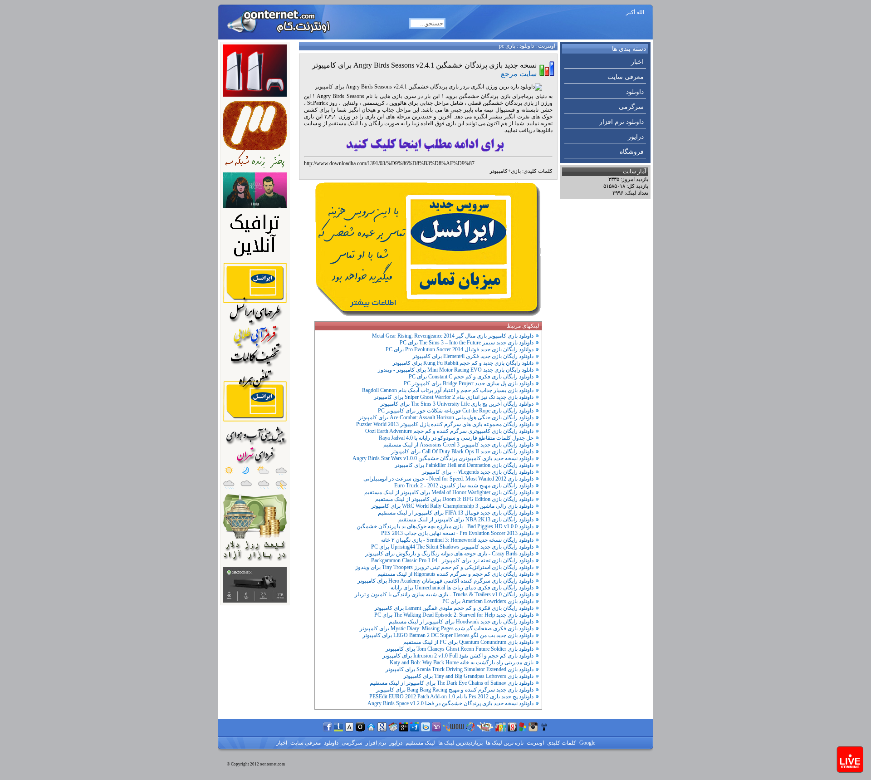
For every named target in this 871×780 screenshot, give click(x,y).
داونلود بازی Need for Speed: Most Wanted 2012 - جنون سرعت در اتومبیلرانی (448, 479)
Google (586, 743)
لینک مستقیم (419, 743)
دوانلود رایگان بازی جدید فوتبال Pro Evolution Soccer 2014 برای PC (459, 349)
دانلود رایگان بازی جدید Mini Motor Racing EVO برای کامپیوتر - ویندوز (455, 370)
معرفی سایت (625, 77)
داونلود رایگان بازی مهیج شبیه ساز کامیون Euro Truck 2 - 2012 (463, 485)
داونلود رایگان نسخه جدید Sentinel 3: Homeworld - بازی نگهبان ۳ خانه (457, 540)
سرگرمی (631, 106)
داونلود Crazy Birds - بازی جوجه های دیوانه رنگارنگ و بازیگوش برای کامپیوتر (449, 553)
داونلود (635, 91)
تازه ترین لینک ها (504, 743)
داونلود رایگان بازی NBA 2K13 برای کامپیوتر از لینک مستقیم (465, 519)
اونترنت (546, 46)
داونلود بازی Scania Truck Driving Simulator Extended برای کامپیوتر (459, 669)
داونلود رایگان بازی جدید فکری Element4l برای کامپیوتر (472, 356)
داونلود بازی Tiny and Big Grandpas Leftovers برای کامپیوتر (468, 676)
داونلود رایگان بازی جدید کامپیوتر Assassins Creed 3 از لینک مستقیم (458, 445)
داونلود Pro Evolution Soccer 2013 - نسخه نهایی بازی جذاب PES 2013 (457, 533)
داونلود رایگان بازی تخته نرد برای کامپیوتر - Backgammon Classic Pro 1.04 (452, 560)
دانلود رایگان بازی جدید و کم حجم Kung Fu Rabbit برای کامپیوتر (462, 363)
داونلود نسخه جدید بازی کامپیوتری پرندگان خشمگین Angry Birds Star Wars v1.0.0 (442, 458)
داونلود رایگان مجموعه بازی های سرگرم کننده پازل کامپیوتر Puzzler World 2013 (444, 424)
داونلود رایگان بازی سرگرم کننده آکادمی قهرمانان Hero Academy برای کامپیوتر (445, 581)
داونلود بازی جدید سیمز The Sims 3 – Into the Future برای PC (466, 342)
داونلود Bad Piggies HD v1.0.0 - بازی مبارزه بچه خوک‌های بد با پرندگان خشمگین (445, 526)
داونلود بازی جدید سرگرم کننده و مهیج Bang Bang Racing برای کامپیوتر (454, 690)
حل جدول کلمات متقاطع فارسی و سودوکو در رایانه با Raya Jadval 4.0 (456, 438)
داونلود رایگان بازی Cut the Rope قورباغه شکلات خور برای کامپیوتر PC (455, 410)
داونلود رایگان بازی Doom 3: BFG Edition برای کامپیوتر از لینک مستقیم (454, 499)
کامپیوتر (498, 171)
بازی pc (507, 46)
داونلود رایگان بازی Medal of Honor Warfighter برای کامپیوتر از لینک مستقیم (448, 492)
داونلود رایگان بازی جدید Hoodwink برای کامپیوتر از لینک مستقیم (461, 621)
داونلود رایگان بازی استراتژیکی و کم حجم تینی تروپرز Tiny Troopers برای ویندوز (444, 567)
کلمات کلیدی (561, 743)
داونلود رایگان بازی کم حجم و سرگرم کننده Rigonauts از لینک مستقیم (455, 574)
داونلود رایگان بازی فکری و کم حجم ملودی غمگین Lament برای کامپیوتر (453, 608)
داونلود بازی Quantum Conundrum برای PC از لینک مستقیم (468, 642)
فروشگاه (632, 151)
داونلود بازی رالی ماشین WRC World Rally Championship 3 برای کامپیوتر (452, 506)
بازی (516, 171)
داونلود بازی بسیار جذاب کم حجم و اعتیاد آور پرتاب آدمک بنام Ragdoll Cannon (447, 390)
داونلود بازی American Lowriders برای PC (487, 601)
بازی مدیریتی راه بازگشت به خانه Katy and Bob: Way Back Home (461, 662)
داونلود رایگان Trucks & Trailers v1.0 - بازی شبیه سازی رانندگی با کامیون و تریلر (444, 594)
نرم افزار (375, 743)
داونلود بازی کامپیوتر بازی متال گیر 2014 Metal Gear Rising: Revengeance (452, 336)
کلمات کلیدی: (537, 171)
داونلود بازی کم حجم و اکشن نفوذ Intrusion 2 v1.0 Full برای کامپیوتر (457, 655)
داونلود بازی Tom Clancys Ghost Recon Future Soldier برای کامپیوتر (459, 649)
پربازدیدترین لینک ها (460, 743)
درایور (636, 136)
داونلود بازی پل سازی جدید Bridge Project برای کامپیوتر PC (468, 383)
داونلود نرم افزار (621, 121)
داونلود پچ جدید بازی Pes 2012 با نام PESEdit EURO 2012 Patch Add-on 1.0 (451, 696)
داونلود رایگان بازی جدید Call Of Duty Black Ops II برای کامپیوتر (462, 451)
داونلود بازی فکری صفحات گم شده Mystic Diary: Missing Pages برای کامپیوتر (446, 628)
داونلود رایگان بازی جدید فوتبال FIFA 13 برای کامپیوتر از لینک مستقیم (455, 513)
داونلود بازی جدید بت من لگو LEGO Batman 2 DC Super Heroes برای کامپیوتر (447, 635)
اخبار (637, 62)
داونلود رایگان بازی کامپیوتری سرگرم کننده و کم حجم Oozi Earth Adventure (449, 431)
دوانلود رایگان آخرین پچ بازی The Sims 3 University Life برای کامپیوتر (456, 404)
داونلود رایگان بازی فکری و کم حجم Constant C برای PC (471, 376)
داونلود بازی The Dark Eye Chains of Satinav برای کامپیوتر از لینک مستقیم (451, 683)
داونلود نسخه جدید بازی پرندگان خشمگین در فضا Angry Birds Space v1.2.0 (450, 703)
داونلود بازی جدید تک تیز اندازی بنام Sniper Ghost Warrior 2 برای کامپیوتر (453, 397)
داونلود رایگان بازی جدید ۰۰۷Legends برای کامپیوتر (477, 472)
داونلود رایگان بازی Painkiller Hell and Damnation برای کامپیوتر (464, 465)
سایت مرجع (519, 74)
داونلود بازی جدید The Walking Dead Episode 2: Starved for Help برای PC (453, 615)
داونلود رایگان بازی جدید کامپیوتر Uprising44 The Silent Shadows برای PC (452, 547)
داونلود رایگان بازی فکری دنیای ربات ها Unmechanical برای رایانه (462, 587)
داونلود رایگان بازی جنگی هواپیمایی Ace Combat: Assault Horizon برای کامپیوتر (446, 417)
